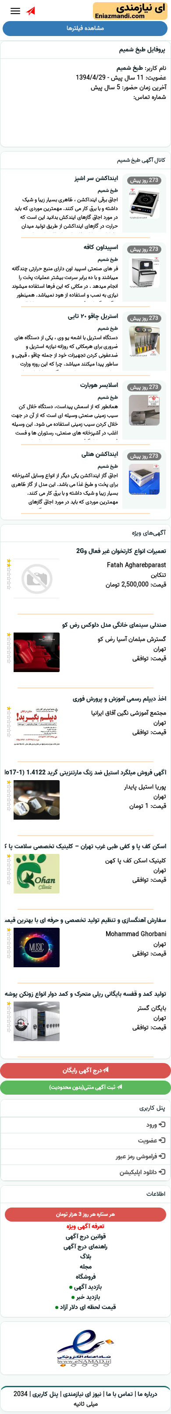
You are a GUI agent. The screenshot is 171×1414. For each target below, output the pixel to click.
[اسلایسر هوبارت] (144, 409)
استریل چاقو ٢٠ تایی (93, 316)
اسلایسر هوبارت (99, 385)
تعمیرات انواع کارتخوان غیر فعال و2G (121, 551)
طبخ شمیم (130, 68)
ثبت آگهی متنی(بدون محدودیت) (83, 1087)
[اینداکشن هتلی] (144, 478)
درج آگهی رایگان (82, 1071)
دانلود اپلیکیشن (139, 1173)
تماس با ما (119, 1394)
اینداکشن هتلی (100, 454)
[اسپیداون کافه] (144, 271)
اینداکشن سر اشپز (96, 179)
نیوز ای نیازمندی (82, 1394)
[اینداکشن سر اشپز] (144, 202)
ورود (152, 1125)
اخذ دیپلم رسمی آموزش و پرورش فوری (119, 699)
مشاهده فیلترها (85, 28)
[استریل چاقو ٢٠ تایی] (144, 340)
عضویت (148, 1141)
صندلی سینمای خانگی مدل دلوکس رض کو (114, 625)
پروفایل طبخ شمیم (142, 50)
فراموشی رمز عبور (137, 1157)
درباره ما (147, 1394)
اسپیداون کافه (101, 247)
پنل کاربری (45, 1394)
